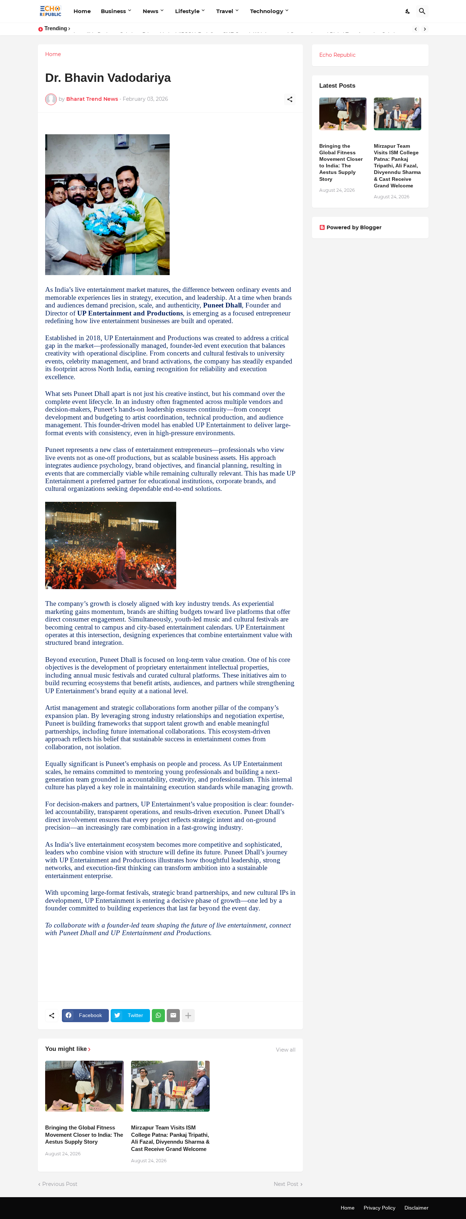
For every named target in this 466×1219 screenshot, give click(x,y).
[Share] (290, 99)
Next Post (286, 1184)
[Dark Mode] (408, 11)
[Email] (173, 1015)
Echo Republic (337, 55)
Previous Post (60, 1184)
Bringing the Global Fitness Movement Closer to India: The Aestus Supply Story (84, 1134)
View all (286, 1049)
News (150, 11)
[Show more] (188, 1015)
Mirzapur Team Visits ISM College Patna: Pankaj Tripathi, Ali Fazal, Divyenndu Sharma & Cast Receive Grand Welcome (170, 1138)
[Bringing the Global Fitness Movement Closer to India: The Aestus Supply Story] (84, 1086)
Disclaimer (416, 1208)
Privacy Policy (379, 1208)
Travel (224, 11)
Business (113, 11)
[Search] (422, 11)
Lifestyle (187, 11)
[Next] (425, 29)
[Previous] (415, 29)
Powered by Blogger (354, 227)
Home (82, 11)
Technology (266, 11)
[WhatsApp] (158, 1015)
